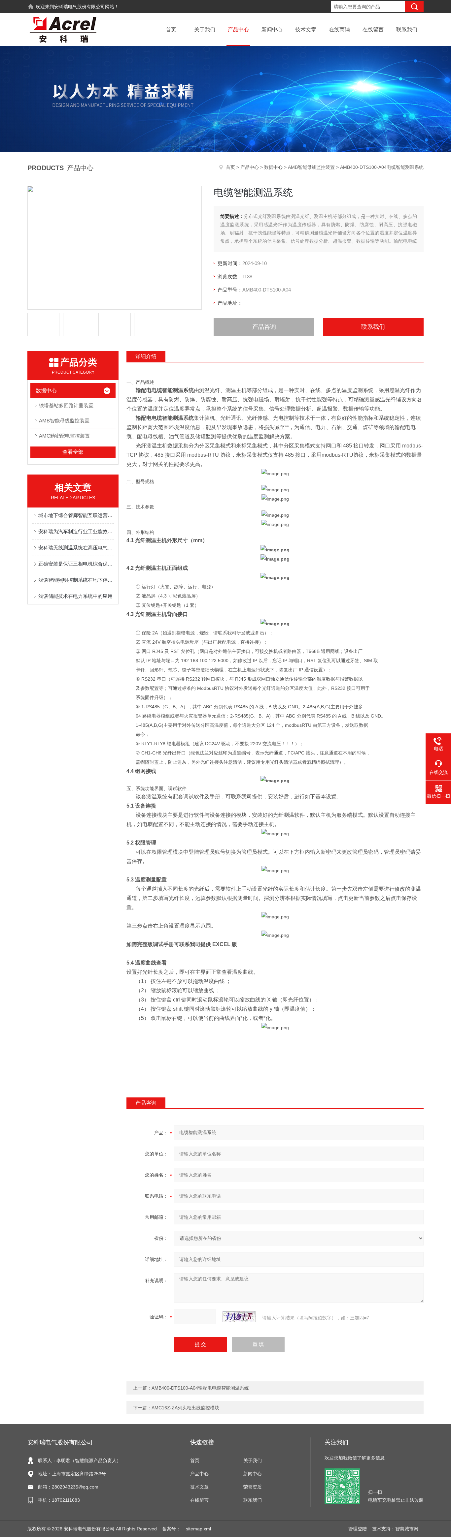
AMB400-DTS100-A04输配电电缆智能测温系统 (200, 1388)
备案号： (171, 1528)
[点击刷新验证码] (239, 1316)
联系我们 (406, 29)
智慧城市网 (406, 1528)
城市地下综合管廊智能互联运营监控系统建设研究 (76, 515)
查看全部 (73, 452)
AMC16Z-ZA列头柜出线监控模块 (185, 1407)
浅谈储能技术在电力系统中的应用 (75, 596)
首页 (171, 29)
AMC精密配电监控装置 (64, 436)
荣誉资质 (252, 1487)
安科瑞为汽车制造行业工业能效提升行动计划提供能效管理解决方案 (76, 531)
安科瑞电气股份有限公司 (79, 6)
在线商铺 (339, 29)
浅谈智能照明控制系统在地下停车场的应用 (76, 580)
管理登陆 (357, 1528)
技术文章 (305, 29)
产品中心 (238, 29)
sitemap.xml (198, 1528)
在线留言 (373, 29)
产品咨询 (264, 326)
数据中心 (273, 167)
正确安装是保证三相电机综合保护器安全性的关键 (76, 564)
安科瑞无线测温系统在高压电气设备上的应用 (76, 547)
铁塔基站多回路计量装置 (66, 405)
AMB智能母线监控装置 (311, 167)
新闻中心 (272, 29)
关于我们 (204, 29)
